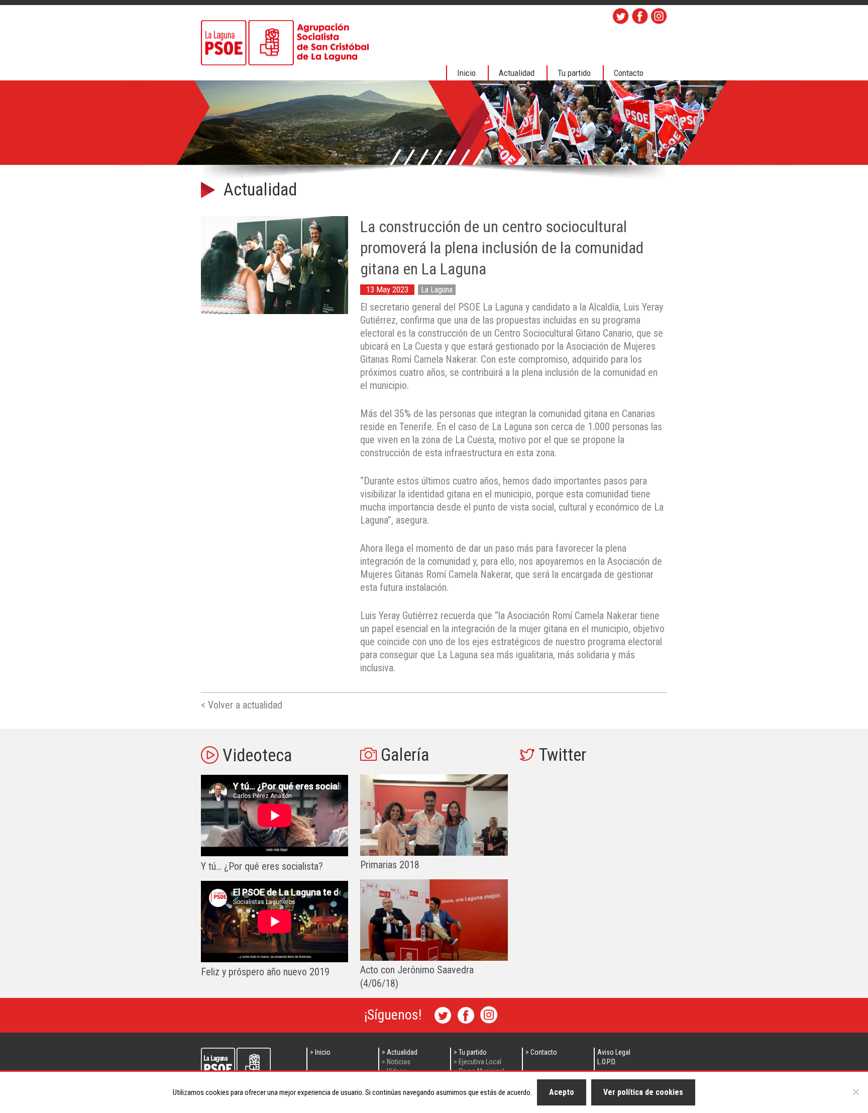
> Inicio (320, 1052)
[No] (855, 1092)
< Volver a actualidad (241, 705)
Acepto (561, 1092)
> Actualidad (399, 1052)
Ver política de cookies (643, 1092)
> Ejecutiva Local (477, 1062)
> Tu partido (470, 1052)
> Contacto (541, 1052)
